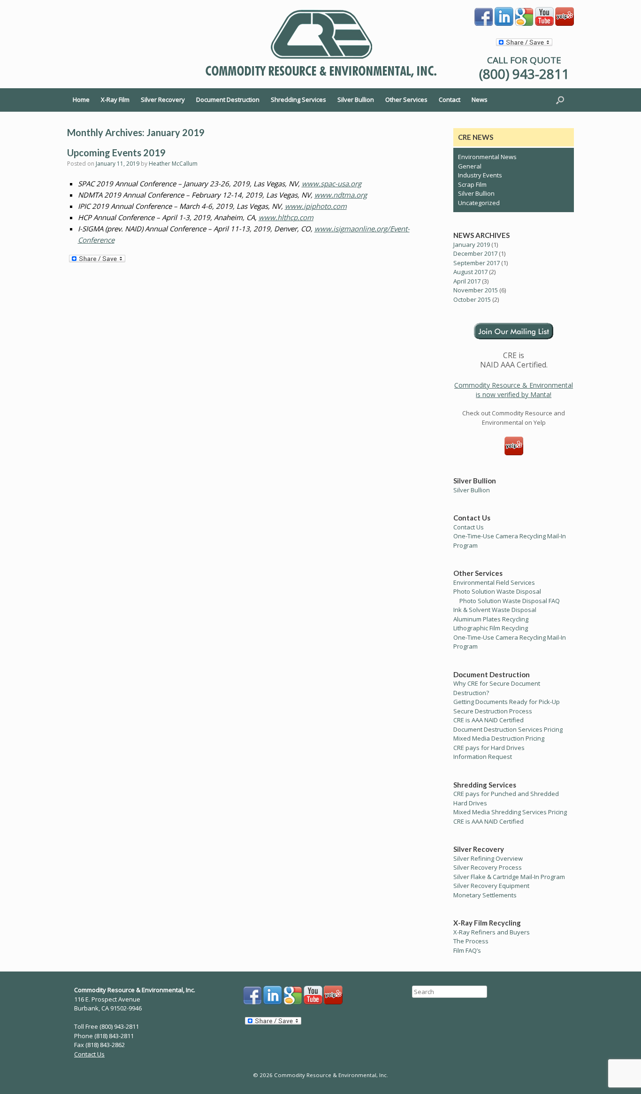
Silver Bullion (355, 99)
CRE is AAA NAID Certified (488, 720)
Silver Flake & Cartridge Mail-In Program (509, 876)
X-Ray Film (115, 99)
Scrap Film (472, 184)
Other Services (406, 99)
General (469, 166)
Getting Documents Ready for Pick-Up (506, 701)
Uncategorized (479, 203)
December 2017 (475, 253)
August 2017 (470, 272)
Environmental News (487, 157)
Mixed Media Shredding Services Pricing (510, 812)
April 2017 (467, 281)
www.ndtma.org (340, 194)
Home (81, 99)
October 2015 (472, 299)
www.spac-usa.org (331, 183)
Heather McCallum (173, 164)
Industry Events (480, 175)
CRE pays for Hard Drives (489, 747)
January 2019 (471, 244)
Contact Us (468, 527)
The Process (470, 941)
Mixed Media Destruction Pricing (498, 738)
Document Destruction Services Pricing (508, 729)
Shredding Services (298, 99)
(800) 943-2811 (524, 74)
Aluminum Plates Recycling (490, 619)
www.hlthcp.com (286, 217)
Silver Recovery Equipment (491, 885)
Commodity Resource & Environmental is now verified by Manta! (513, 390)
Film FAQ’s (467, 950)
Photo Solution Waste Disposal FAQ (509, 601)
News (480, 99)
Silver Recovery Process (487, 867)
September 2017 (476, 263)
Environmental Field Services (494, 582)
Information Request (482, 756)
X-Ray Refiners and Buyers (491, 932)
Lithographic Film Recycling (490, 628)
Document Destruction (227, 99)
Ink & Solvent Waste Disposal (494, 609)
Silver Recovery (163, 99)
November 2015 (475, 290)
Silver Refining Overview (488, 858)
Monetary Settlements (485, 895)
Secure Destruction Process (492, 711)
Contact (449, 99)
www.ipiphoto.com (316, 206)
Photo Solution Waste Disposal (497, 591)
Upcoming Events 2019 (116, 152)
